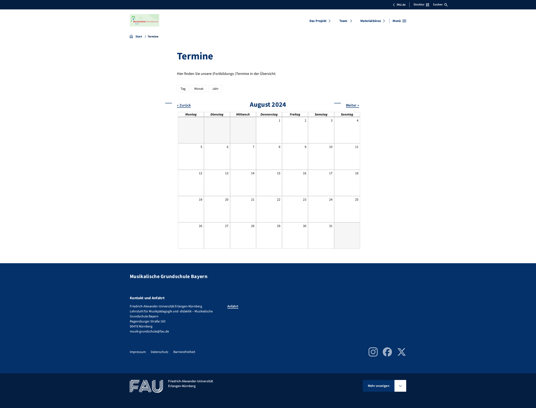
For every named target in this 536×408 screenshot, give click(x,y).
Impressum (138, 352)
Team (343, 21)
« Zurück (184, 105)
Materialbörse (370, 21)
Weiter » (352, 105)
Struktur (419, 5)
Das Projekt (317, 21)
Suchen (438, 5)
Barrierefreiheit (184, 352)
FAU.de (401, 5)
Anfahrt (232, 306)
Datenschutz (159, 352)
